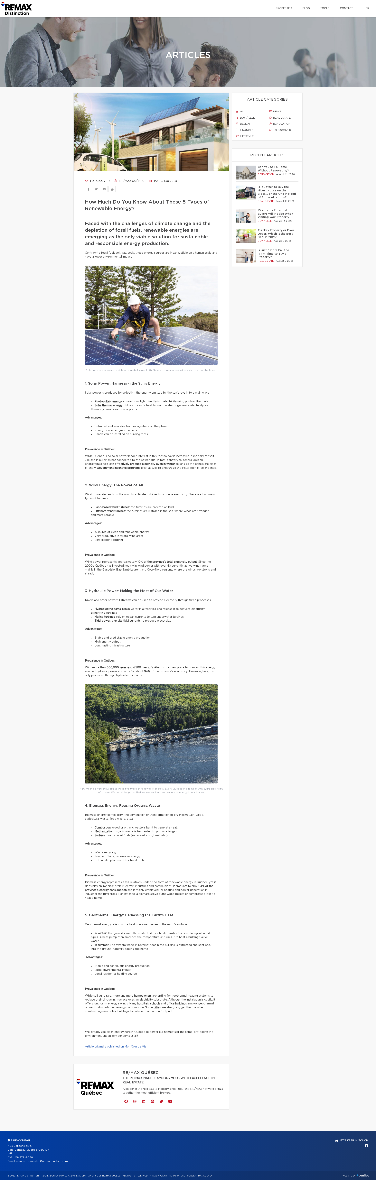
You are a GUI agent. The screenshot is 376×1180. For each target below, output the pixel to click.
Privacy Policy (158, 1176)
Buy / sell (247, 118)
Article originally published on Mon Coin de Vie (115, 1046)
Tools (324, 8)
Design (244, 124)
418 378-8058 (23, 1157)
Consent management (200, 1176)
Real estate (281, 118)
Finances (246, 130)
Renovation (281, 124)
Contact (346, 8)
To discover (99, 181)
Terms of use (177, 1176)
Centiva (363, 1175)
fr (367, 8)
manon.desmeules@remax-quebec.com (42, 1161)
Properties (284, 8)
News (276, 111)
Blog (306, 8)
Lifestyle (246, 136)
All (242, 111)
